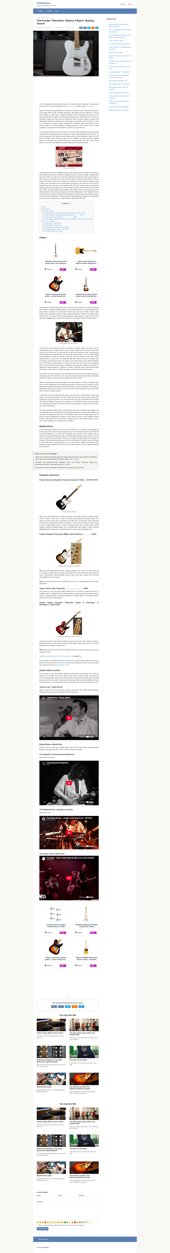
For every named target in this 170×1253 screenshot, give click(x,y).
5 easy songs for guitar (116, 40)
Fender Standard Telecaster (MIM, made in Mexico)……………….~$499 (63, 215)
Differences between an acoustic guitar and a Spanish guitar (49, 1061)
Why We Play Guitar (44, 1087)
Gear (56, 11)
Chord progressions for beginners (119, 84)
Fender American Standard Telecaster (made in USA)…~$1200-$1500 (64, 213)
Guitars (41, 11)
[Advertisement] (69, 90)
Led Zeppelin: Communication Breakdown (55, 227)
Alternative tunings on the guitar (118, 110)
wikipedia (75, 459)
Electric (62, 27)
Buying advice (45, 209)
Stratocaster (89, 106)
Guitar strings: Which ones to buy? (50, 1033)
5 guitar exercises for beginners (119, 107)
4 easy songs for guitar (116, 52)
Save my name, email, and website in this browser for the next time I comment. (61, 1225)
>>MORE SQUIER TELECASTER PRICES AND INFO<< (55, 656)
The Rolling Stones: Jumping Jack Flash (55, 229)
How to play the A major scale (118, 81)
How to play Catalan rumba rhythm (119, 44)
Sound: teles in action (47, 221)
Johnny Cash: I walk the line (51, 223)
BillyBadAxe (43, 3)
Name (39, 1195)
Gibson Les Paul (71, 106)
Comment (40, 1202)
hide (70, 203)
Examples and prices (47, 211)
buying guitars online (62, 665)
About (130, 4)
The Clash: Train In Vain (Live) (52, 231)
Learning (49, 11)
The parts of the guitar (78, 1060)
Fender (78, 429)
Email (60, 1195)
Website (81, 1195)
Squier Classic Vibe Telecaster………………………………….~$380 (59, 217)
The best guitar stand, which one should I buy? (82, 1034)
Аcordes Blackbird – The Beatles (119, 72)
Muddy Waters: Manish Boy (51, 225)
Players (43, 207)
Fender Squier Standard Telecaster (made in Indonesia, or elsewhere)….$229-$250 (67, 219)
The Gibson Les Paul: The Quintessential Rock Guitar (80, 1088)
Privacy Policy (43, 1239)
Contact (122, 4)
